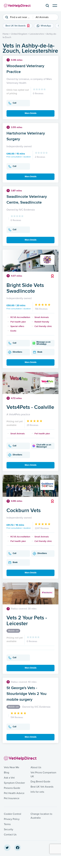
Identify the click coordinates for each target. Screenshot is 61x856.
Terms (7, 824)
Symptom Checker (14, 782)
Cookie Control (12, 814)
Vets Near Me (11, 767)
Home (6, 34)
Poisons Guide (12, 788)
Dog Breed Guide (40, 781)
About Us (36, 767)
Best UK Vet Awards (42, 786)
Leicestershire (37, 34)
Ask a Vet (9, 777)
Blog (6, 772)
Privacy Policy (12, 819)
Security (8, 829)
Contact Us (10, 834)
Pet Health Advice (14, 793)
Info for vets (37, 791)
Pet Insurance (11, 798)
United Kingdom (19, 34)
